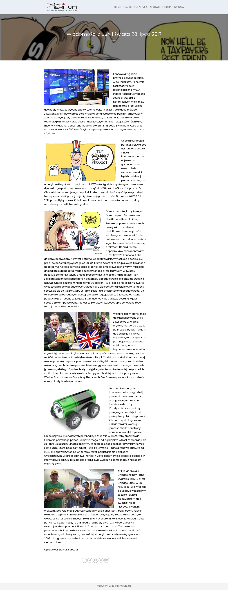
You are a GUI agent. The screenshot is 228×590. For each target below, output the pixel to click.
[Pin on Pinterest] (101, 560)
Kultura (179, 7)
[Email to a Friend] (95, 560)
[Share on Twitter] (89, 560)
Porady (167, 7)
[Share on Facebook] (84, 560)
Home (117, 7)
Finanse (127, 7)
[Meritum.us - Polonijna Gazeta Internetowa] (62, 7)
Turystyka (140, 7)
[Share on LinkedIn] (106, 560)
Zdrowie (155, 7)
